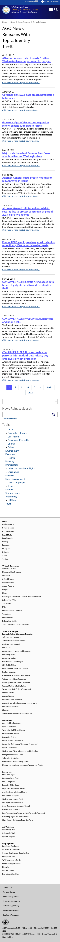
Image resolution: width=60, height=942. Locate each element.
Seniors (9, 489)
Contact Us (6, 576)
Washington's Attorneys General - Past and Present (21, 597)
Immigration (11, 465)
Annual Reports (8, 586)
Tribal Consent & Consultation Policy (15, 625)
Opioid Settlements (9, 748)
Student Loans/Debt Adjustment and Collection (20, 751)
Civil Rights (13, 436)
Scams (11, 486)
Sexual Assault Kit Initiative (12, 741)
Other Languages (51, 1)
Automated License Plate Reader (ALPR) (17, 714)
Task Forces (6, 604)
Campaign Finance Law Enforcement (16, 683)
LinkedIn (5, 552)
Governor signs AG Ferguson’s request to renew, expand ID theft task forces (25, 124)
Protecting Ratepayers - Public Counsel (16, 651)
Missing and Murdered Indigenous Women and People (22, 765)
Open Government (15, 479)
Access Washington (11, 910)
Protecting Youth (8, 655)
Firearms (10, 454)
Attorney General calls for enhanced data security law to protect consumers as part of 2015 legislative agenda (27, 211)
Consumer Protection (19, 440)
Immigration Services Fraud (12, 755)
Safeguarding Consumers (11, 637)
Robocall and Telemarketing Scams (15, 762)
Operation (6, 429)
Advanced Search (9, 419)
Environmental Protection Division (15, 668)
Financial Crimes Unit (10, 707)
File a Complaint (8, 782)
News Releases (24, 22)
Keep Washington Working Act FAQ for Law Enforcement (23, 813)
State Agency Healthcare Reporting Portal (18, 820)
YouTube (5, 559)
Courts (11, 444)
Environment (12, 451)
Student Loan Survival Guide (12, 799)
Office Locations (8, 583)
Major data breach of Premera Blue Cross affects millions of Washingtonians (26, 155)
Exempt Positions (8, 857)
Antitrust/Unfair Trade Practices (14, 641)
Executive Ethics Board (10, 785)
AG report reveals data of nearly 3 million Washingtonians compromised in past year (26, 60)
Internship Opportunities (11, 864)
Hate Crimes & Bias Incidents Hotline (16, 676)
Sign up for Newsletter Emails (13, 789)
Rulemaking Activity (9, 621)
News (12, 22)
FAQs (4, 607)
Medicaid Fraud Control (11, 644)
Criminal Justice (8, 696)
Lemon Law (6, 648)
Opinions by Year (8, 830)
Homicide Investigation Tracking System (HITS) (19, 703)
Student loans (12, 493)
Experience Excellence (10, 846)
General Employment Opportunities (15, 853)
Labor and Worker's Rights (22, 468)
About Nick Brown (9, 569)
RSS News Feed (8, 531)
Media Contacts (8, 524)
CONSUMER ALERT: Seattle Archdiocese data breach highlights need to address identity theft (28, 285)
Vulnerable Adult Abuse (11, 758)
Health (11, 458)
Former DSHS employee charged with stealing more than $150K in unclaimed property (28, 244)
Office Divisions (8, 579)
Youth (8, 504)
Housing (9, 461)
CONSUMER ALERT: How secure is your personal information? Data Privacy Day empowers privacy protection (25, 355)
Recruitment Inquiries (10, 874)
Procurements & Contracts (12, 611)
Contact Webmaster (11, 915)
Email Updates (7, 538)
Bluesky (5, 542)
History (5, 593)
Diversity (5, 867)
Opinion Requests (9, 837)
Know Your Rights (8, 775)
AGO (10, 429)
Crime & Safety (8, 693)
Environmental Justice (10, 734)
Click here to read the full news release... (21, 83)
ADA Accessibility (32, 1)
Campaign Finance (17, 433)
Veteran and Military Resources (14, 679)
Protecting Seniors (9, 658)
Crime (11, 447)
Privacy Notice (7, 618)
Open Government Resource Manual (16, 806)
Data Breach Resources (11, 810)
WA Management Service (11, 860)
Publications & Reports (10, 796)
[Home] (6, 10)
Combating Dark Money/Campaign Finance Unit (20, 744)
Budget (5, 590)
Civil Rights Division (9, 665)
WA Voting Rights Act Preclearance (15, 817)
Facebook (5, 545)
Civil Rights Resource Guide (12, 803)
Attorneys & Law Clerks (11, 850)
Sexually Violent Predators (12, 700)
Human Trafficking (9, 737)
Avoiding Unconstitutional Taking (14, 792)
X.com (4, 556)
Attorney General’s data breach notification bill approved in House (27, 179)
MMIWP (9, 475)
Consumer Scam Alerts (10, 778)
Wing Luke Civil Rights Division (13, 730)
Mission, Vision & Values (11, 572)
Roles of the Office (9, 600)
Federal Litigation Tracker (11, 723)
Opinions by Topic (8, 833)
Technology (11, 496)
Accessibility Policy (10, 897)
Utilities (12, 500)
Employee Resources (11, 901)
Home (4, 22)
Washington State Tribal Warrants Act (16, 689)
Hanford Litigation (9, 672)
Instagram (6, 549)
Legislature (13, 472)
